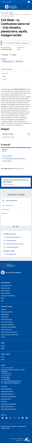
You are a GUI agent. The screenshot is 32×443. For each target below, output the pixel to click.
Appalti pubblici (5, 314)
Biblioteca (5, 149)
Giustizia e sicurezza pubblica (8, 327)
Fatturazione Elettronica (7, 406)
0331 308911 (6, 377)
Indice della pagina (6, 69)
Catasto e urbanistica (6, 319)
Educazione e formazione (7, 324)
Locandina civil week (7, 134)
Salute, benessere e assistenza (9, 332)
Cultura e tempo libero (7, 322)
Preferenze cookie (5, 426)
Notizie (3, 348)
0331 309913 (8, 161)
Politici (3, 298)
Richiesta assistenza (6, 389)
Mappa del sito (22, 426)
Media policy (14, 426)
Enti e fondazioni (5, 290)
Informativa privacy (6, 399)
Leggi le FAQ (4, 386)
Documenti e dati (5, 288)
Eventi (2, 357)
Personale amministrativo (8, 295)
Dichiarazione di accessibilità (8, 404)
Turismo (3, 337)
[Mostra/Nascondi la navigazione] (2, 7)
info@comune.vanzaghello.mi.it (12, 383)
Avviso (2, 346)
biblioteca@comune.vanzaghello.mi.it (15, 158)
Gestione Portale (5, 428)
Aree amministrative (6, 285)
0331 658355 (6, 379)
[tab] (13, 226)
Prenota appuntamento (7, 391)
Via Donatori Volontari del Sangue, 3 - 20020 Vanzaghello (13, 370)
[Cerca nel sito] (28, 7)
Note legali (4, 401)
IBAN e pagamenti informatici (9, 409)
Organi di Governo (5, 293)
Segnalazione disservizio (7, 394)
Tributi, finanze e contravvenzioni (10, 334)
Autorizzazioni (4, 317)
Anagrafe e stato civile (7, 312)
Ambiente (3, 309)
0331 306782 (8, 156)
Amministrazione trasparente (8, 396)
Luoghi (3, 359)
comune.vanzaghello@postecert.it (12, 381)
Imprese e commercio (6, 329)
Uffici (2, 301)
